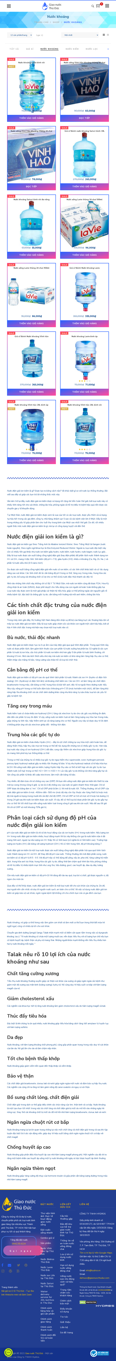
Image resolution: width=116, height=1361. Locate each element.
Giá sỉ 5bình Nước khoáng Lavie (84, 268)
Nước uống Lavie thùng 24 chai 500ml (84, 199)
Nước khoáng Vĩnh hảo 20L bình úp (31, 405)
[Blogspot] (18, 1271)
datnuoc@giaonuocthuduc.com (94, 1278)
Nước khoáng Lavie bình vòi (31, 62)
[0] (98, 6)
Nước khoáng (49, 49)
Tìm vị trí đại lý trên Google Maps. (96, 1252)
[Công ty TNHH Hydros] (99, 1353)
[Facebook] (2, 1265)
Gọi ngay (21, 1251)
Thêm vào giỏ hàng (31, 118)
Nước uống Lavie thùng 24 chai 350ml (31, 268)
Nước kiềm (72, 49)
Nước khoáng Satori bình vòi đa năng (32, 199)
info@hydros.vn (93, 1270)
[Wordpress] (10, 1271)
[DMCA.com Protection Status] (88, 1302)
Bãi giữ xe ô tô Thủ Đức (12, 1291)
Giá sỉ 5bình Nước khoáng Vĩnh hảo (32, 336)
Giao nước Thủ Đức (34, 1353)
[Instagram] (2, 1271)
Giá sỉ (29, 49)
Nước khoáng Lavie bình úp (85, 336)
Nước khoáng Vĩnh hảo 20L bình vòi (84, 405)
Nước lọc (92, 49)
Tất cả (14, 49)
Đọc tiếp (84, 118)
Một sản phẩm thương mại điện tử (105, 1306)
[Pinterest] (25, 1265)
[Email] (10, 1265)
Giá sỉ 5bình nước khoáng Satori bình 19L (85, 131)
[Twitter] (18, 1265)
